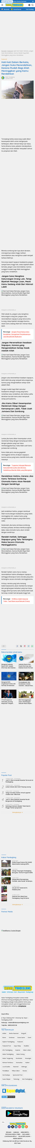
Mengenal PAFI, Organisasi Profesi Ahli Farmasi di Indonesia (8, 683)
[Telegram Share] (28, 646)
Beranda (4, 51)
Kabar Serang (20, 1054)
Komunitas (19, 1062)
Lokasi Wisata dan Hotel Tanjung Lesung (18, 787)
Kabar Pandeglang (10, 77)
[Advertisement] (17, 30)
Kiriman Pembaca (7, 1062)
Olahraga (24, 1067)
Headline (26, 1046)
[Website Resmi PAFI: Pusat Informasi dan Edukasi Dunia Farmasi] (26, 658)
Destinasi (11, 1037)
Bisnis (4, 1037)
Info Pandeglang (7, 1050)
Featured (10, 51)
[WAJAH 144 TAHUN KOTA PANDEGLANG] (4, 889)
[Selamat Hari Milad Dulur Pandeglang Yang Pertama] (4, 897)
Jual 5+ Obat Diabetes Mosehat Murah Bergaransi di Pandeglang (17, 800)
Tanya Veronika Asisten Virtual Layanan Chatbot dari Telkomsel (18, 793)
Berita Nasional (13, 1033)
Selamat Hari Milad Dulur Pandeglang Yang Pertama (20, 897)
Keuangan (28, 1058)
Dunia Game (21, 1037)
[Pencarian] (32, 5)
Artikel (4, 1033)
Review (25, 1071)
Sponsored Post (17, 1075)
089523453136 (12, 1025)
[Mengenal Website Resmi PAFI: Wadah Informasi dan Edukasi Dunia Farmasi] (8, 658)
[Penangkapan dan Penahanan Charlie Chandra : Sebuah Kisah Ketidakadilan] (26, 676)
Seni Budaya (6, 1075)
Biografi (23, 1033)
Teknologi (16, 1079)
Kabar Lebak (27, 1050)
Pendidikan (5, 1071)
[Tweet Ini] (21, 646)
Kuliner (27, 1062)
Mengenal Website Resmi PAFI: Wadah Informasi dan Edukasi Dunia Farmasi (8, 666)
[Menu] (2, 5)
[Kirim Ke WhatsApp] (32, 646)
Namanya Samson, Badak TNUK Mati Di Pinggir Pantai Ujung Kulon (18, 807)
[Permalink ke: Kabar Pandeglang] (2, 77)
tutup (3, 1122)
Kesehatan (19, 1058)
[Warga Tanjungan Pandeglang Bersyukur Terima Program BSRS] (6, 872)
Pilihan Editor (16, 1071)
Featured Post (6, 1046)
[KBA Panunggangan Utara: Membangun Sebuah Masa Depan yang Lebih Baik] (26, 694)
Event (29, 1037)
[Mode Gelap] (29, 5)
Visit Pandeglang (27, 1079)
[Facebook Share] (17, 646)
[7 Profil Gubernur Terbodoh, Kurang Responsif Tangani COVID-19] (8, 694)
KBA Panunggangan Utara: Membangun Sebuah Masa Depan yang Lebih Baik (25, 701)
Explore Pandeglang (8, 1042)
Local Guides (6, 1067)
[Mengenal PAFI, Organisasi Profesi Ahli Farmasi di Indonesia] (8, 676)
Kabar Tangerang (7, 1058)
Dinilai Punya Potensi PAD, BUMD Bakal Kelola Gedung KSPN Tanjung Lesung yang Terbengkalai (22, 863)
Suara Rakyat (6, 1079)
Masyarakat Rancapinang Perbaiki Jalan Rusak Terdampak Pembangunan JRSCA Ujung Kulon (22, 880)
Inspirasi (17, 1050)
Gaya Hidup (17, 1046)
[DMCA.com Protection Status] (8, 1097)
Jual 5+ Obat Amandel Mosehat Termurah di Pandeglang (19, 781)
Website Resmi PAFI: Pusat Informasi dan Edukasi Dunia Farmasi (26, 666)
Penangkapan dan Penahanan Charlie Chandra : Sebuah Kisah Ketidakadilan (26, 684)
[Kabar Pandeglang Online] (14, 5)
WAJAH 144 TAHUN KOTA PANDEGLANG (19, 888)
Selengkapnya (16, 812)
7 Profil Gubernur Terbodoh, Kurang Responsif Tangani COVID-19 (7, 701)
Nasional (15, 1067)
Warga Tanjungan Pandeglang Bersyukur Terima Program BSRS (22, 871)
